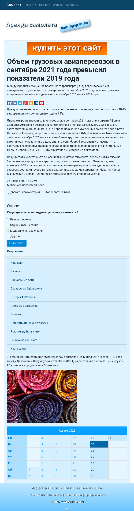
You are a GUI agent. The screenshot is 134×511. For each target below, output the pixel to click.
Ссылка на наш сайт (24, 340)
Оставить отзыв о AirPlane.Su (30, 323)
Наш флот (17, 262)
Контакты (72, 4)
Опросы (58, 4)
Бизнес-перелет (20, 219)
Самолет (14, 5)
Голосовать (16, 243)
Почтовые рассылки (24, 305)
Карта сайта (18, 348)
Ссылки (16, 314)
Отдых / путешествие (24, 225)
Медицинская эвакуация (26, 230)
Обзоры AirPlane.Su (23, 297)
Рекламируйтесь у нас (25, 331)
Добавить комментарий (24, 192)
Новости (44, 4)
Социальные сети (22, 280)
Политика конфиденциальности (85, 494)
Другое (15, 236)
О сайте (15, 271)
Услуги (29, 4)
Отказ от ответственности (45, 494)
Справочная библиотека (26, 288)
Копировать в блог (57, 192)
